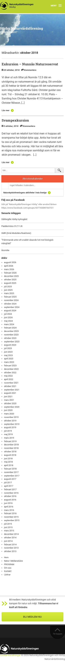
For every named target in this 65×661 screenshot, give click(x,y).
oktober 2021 (10, 386)
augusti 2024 (10, 310)
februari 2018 (10, 469)
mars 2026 (9, 269)
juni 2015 (8, 527)
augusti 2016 (10, 499)
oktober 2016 (10, 496)
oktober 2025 (10, 279)
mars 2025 (9, 293)
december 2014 (11, 534)
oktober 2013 (10, 551)
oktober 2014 (10, 537)
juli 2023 (8, 348)
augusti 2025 (10, 283)
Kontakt (7, 571)
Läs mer (6, 110)
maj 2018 (8, 462)
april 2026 (8, 266)
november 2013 (11, 548)
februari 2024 (10, 327)
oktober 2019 (10, 420)
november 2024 (11, 300)
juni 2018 (8, 458)
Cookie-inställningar (10, 655)
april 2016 (8, 506)
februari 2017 (10, 489)
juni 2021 (8, 396)
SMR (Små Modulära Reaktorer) (16, 233)
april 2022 (8, 379)
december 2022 (11, 369)
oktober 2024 (10, 303)
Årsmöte (5, 250)
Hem (6, 557)
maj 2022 (8, 376)
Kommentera (30, 70)
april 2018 (8, 465)
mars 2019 (9, 438)
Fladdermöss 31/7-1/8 (11, 226)
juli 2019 (8, 431)
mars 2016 (9, 510)
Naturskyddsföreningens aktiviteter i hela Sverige (24, 193)
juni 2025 (8, 290)
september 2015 (11, 520)
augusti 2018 (10, 455)
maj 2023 (8, 355)
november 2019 (11, 417)
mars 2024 (9, 324)
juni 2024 (8, 317)
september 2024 (11, 307)
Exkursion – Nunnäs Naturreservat (30, 64)
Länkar (7, 574)
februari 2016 (10, 513)
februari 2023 (10, 365)
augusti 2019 (10, 427)
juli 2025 (8, 286)
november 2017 (11, 472)
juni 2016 (8, 503)
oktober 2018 (10, 451)
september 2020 (11, 407)
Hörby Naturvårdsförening (21, 28)
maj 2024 (8, 321)
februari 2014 (10, 544)
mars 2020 (9, 413)
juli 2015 (8, 524)
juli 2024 (8, 314)
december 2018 (11, 444)
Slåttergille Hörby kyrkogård (14, 219)
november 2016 (11, 493)
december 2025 (11, 276)
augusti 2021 (10, 393)
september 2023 (11, 341)
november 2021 (11, 383)
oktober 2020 (10, 403)
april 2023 (8, 358)
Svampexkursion (15, 120)
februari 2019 (10, 441)
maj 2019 (8, 434)
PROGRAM (9, 564)
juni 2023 (8, 352)
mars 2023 (9, 362)
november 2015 (11, 517)
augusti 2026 (10, 262)
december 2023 (11, 331)
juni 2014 (8, 541)
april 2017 (8, 486)
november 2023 (11, 334)
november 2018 (11, 448)
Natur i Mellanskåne (13, 561)
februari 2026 (10, 273)
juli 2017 (8, 482)
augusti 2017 (10, 479)
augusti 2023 (10, 345)
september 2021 (11, 389)
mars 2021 (9, 400)
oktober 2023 (10, 338)
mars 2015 (9, 530)
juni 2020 (8, 410)
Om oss (7, 568)
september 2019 (11, 424)
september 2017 (11, 475)
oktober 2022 (10, 372)
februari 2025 (10, 297)
